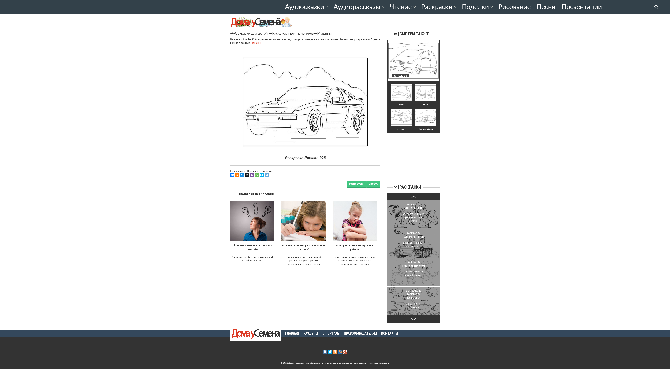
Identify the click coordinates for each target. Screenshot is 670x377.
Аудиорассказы (357, 7)
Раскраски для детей (251, 33)
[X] (247, 175)
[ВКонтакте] (232, 175)
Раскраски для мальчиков (293, 33)
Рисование (514, 7)
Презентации (581, 7)
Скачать (373, 184)
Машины (324, 33)
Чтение (401, 7)
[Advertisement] (413, 155)
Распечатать (356, 184)
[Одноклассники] (237, 175)
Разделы (310, 333)
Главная (292, 333)
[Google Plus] (345, 352)
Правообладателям (360, 333)
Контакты (389, 333)
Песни (546, 7)
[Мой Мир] (242, 175)
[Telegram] (267, 175)
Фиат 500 (401, 104)
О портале (331, 333)
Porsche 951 (401, 129)
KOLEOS (425, 104)
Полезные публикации (256, 193)
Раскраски (436, 7)
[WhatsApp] (257, 175)
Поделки (475, 7)
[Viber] (252, 175)
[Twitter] (330, 352)
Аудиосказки (304, 7)
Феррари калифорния (426, 129)
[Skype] (262, 175)
